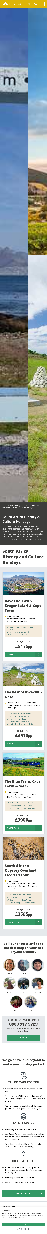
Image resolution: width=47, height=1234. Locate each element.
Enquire (23, 1037)
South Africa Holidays (31, 505)
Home (4, 505)
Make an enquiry (23, 1193)
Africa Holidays (15, 505)
